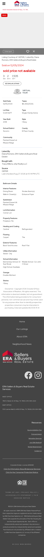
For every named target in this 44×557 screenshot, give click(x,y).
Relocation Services (35, 438)
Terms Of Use (12, 492)
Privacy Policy (29, 492)
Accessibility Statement (19, 495)
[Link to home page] (22, 3)
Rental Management (35, 447)
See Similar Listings (12, 83)
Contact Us (38, 451)
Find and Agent (36, 434)
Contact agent (8, 51)
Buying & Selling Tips (35, 430)
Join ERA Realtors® (35, 443)
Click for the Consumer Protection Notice (22, 472)
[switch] (28, 51)
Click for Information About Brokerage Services (22, 469)
